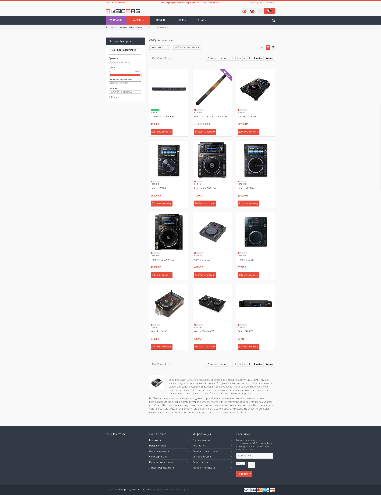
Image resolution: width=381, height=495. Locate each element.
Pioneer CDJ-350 (246, 259)
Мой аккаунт (155, 440)
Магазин (137, 20)
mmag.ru (113, 27)
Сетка (268, 47)
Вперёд (258, 58)
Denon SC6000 (158, 188)
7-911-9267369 (213, 3)
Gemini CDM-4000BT (204, 331)
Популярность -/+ (158, 47)
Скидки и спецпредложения (206, 451)
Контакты (271, 3)
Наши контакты (200, 446)
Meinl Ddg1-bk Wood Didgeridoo (210, 116)
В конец (269, 58)
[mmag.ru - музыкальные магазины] (123, 11)
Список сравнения (158, 457)
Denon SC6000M (246, 188)
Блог (182, 20)
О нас (201, 20)
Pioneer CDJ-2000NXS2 (162, 259)
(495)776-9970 (174, 3)
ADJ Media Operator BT (162, 116)
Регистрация (120, 3)
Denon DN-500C (245, 331)
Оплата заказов (201, 462)
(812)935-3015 (194, 3)
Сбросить (115, 97)
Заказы (262, 3)
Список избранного (159, 451)
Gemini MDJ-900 (202, 259)
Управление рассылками (161, 468)
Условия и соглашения (204, 468)
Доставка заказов (202, 457)
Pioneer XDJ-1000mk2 (205, 188)
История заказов (157, 446)
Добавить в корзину (161, 132)
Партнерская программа (161, 462)
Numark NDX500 (159, 331)
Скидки (160, 20)
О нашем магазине (202, 440)
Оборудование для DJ (138, 27)
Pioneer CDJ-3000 (247, 116)
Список (273, 47)
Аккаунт (253, 3)
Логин (108, 3)
